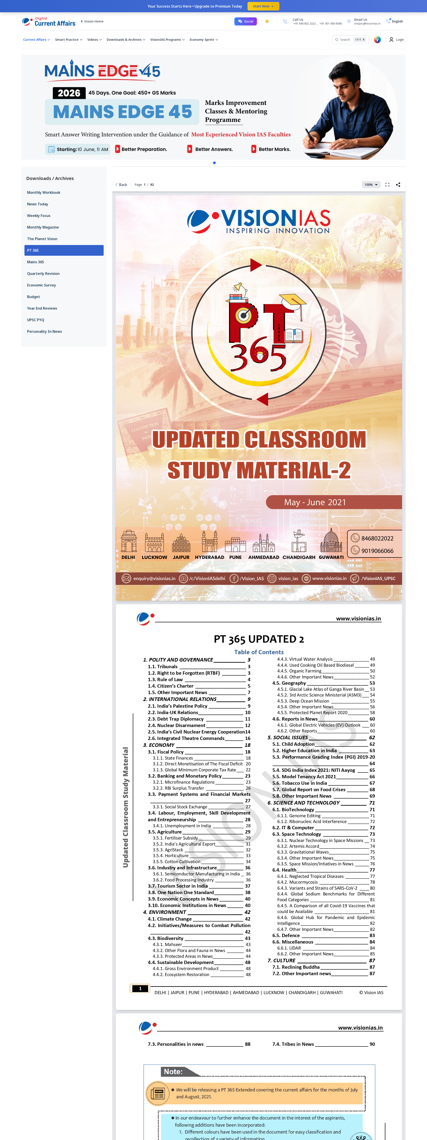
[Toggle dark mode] (267, 21)
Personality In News (44, 331)
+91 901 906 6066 (331, 23)
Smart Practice (67, 39)
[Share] (398, 185)
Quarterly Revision (43, 273)
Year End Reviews (42, 308)
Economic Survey (41, 285)
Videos (92, 39)
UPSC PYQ (35, 319)
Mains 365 (35, 261)
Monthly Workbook (43, 192)
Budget (33, 296)
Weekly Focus (38, 215)
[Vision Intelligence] (377, 39)
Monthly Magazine (43, 227)
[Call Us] (285, 21)
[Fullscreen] (387, 185)
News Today (37, 204)
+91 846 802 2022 (305, 23)
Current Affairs (34, 39)
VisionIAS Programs (165, 39)
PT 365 (33, 250)
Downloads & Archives (124, 39)
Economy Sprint (202, 39)
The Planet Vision (42, 238)
